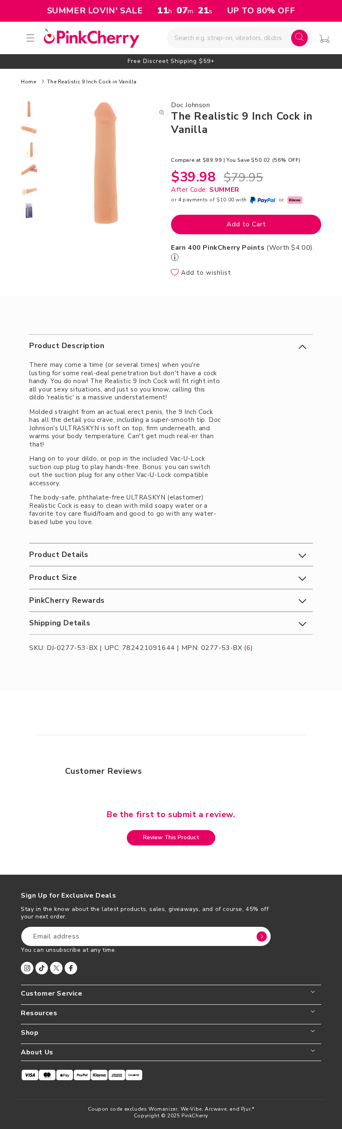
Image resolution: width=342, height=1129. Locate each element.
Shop (29, 1033)
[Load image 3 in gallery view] (29, 150)
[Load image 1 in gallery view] (29, 109)
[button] (171, 346)
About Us (37, 1052)
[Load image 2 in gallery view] (29, 129)
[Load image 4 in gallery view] (29, 170)
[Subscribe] (261, 936)
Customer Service (52, 993)
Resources (39, 1013)
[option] (171, 61)
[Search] (299, 38)
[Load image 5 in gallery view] (29, 190)
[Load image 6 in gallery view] (29, 211)
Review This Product (171, 837)
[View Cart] (324, 38)
